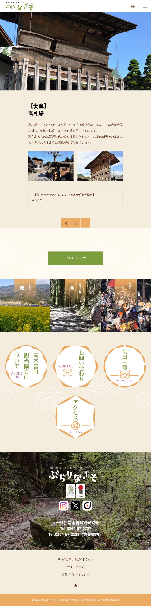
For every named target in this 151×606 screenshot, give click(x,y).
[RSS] (75, 585)
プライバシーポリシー (75, 574)
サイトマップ (75, 566)
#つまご (37, 200)
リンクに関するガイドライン (75, 559)
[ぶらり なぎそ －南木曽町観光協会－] (21, 6)
